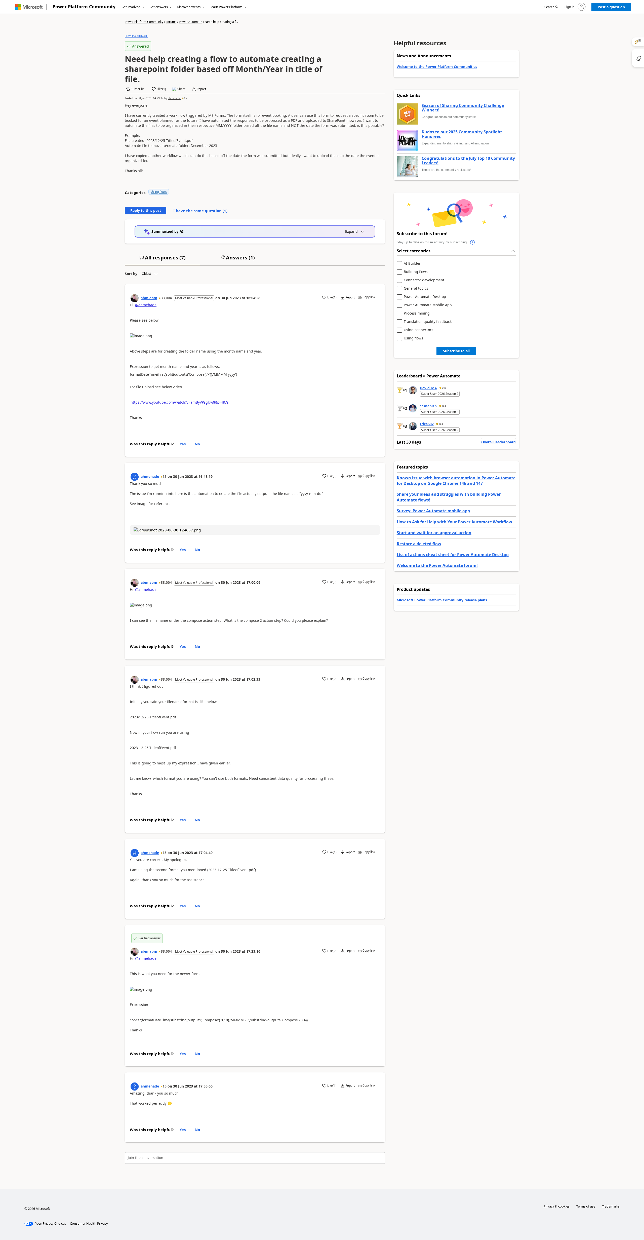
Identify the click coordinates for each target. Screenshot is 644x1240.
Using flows (159, 191)
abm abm (149, 297)
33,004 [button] (166, 297)
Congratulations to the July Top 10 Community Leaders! (468, 160)
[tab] (162, 259)
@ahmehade (145, 304)
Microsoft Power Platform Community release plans (442, 600)
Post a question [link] (611, 7)
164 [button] (443, 406)
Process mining (417, 313)
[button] (551, 7)
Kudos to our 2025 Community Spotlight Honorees (462, 134)
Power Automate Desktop (425, 297)
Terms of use (585, 1206)
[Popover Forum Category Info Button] (473, 242)
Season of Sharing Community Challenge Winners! (463, 107)
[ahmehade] (135, 477)
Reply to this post (145, 210)
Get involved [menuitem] (131, 7)
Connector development (424, 280)
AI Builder (412, 263)
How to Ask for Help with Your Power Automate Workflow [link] (454, 522)
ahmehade (174, 98)
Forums (171, 22)
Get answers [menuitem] (158, 7)
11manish (428, 406)
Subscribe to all (456, 350)
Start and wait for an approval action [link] (434, 532)
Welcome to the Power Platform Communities (437, 66)
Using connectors (418, 330)
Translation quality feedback (428, 322)
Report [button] (201, 89)
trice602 (427, 423)
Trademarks (611, 1206)
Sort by (131, 273)
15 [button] (185, 98)
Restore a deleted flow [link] (419, 544)
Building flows (416, 272)
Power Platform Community (84, 7)
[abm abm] (135, 298)
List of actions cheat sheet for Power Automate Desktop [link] (453, 554)
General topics (416, 288)
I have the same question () (200, 210)
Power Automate (190, 22)
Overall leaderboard (498, 442)
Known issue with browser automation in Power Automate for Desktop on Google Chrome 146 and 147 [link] (456, 480)
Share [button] (181, 89)
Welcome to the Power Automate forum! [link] (437, 565)
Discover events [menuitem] (188, 7)
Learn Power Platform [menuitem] (226, 7)
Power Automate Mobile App (428, 305)
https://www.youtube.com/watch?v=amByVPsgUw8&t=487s (180, 402)
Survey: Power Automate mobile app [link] (433, 511)
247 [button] (444, 388)
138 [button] (440, 423)
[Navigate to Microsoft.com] (29, 7)
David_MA (428, 387)
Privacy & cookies (556, 1206)
